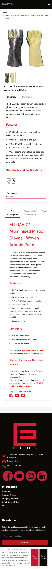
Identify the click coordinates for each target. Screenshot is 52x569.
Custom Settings (43, 557)
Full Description (12, 213)
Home (4, 13)
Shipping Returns (10, 498)
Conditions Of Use (10, 502)
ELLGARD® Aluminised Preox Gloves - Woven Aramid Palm (27, 17)
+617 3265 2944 (14, 465)
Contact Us (12, 461)
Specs (44, 211)
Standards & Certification (30, 213)
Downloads (27, 97)
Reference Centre (16, 377)
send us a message (25, 386)
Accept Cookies (34, 557)
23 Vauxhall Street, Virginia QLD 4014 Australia (25, 456)
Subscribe (25, 542)
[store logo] (8, 4)
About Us (6, 491)
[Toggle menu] (49, 5)
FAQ (4, 505)
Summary (11, 97)
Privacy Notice (9, 495)
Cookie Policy (10, 565)
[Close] (49, 549)
